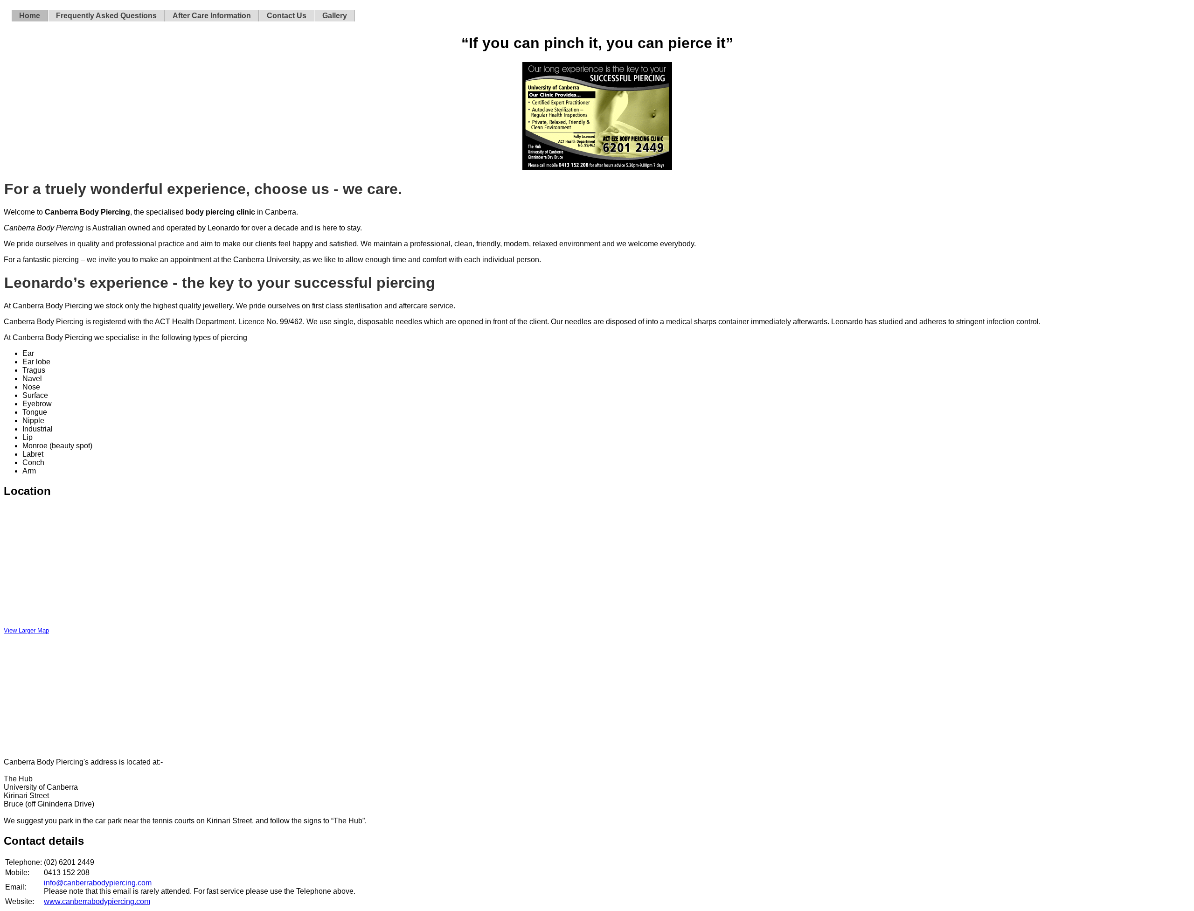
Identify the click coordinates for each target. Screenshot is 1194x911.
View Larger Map (26, 630)
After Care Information (212, 16)
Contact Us (286, 16)
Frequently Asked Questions (106, 16)
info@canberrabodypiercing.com (98, 883)
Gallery (334, 16)
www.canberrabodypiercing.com (97, 901)
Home (29, 16)
